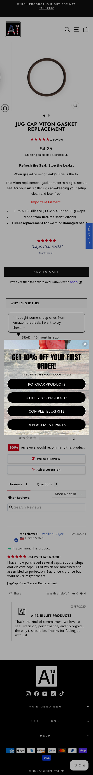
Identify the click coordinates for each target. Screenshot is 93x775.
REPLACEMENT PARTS (47, 425)
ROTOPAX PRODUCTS (46, 384)
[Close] (85, 344)
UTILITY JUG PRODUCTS (46, 397)
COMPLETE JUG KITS (47, 411)
